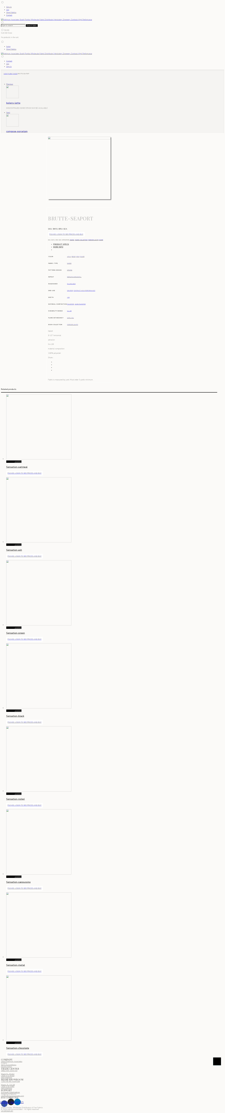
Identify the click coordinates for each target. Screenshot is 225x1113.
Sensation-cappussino (18, 882)
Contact (9, 15)
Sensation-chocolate (17, 1048)
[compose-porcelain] (12, 126)
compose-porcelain (17, 131)
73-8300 (7, 1076)
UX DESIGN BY (7, 1111)
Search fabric (32, 25)
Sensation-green (15, 633)
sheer (15, 74)
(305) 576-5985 (7, 1086)
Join (7, 10)
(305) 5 (4, 1076)
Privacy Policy (6, 1066)
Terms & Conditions (8, 1065)
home (8, 46)
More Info (58, 247)
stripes (69, 270)
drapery (70, 290)
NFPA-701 (70, 318)
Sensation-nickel (15, 799)
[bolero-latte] (12, 97)
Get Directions (6, 1077)
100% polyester (80, 304)
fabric (10, 74)
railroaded (71, 284)
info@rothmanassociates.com (12, 1096)
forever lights (93, 240)
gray (78, 256)
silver (82, 256)
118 (68, 297)
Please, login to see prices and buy (66, 234)
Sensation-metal (15, 965)
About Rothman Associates (11, 1061)
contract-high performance (84, 290)
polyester (70, 304)
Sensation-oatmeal (17, 467)
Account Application (10, 1092)
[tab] (82, 244)
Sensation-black (15, 716)
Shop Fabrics (11, 12)
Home (6, 74)
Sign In (9, 7)
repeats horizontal (74, 277)
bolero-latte (13, 103)
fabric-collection (81, 240)
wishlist (18, 461)
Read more (10, 461)
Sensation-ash (14, 550)
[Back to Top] (217, 1061)
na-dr (69, 311)
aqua (69, 256)
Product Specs (61, 244)
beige (74, 256)
